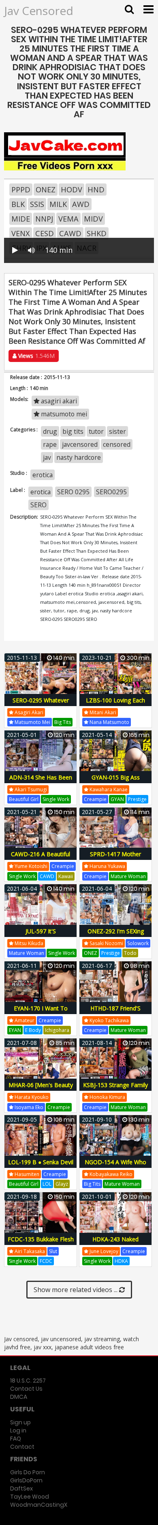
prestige (137, 799)
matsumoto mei (63, 413)
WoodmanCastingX (38, 1505)
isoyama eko (28, 1107)
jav (47, 457)
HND (96, 189)
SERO (38, 504)
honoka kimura (106, 1097)
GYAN (117, 799)
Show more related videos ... (76, 1289)
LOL (47, 1183)
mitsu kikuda (28, 943)
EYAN (15, 1030)
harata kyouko (31, 1097)
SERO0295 (111, 491)
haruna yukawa (106, 866)
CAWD (70, 233)
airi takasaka (29, 1251)
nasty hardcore (78, 457)
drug (50, 431)
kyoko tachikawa (108, 1020)
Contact (22, 1447)
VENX (20, 233)
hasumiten (26, 1174)
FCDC (46, 1261)
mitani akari (102, 712)
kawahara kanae (108, 789)
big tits (72, 431)
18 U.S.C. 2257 (28, 1380)
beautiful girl (23, 799)
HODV (71, 189)
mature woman (128, 876)
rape (50, 444)
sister (117, 431)
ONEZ (46, 189)
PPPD (20, 189)
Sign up (20, 1422)
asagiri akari (58, 400)
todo (130, 953)
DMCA (18, 1397)
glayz (62, 1183)
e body (33, 1030)
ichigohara (57, 1030)
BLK (18, 204)
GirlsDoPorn (26, 1480)
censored (116, 444)
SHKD (97, 233)
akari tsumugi (30, 789)
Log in (18, 1430)
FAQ (15, 1439)
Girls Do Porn (27, 1472)
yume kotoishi (30, 866)
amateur (23, 1020)
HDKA (121, 1261)
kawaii (65, 876)
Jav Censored (38, 10)
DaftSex (21, 1488)
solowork (138, 943)
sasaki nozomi (105, 943)
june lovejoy (103, 1251)
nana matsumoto (108, 722)
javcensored (80, 444)
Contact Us (26, 1389)
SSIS (37, 204)
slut (53, 1251)
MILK (58, 204)
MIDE (20, 219)
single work (56, 799)
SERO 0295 (73, 491)
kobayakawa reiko (110, 1174)
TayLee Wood (29, 1497)
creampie (95, 799)
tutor (96, 431)
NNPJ (44, 219)
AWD (81, 204)
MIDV (93, 219)
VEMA (68, 219)
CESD (44, 233)
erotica (42, 474)
